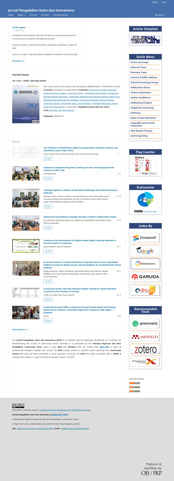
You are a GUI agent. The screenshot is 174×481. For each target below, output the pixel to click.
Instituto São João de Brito (61, 110)
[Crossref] (145, 242)
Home (10, 15)
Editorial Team (138, 67)
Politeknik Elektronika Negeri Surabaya (61, 100)
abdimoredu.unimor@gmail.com (75, 428)
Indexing (135, 112)
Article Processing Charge (144, 82)
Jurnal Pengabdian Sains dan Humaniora (41, 10)
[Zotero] (145, 353)
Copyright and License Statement (143, 124)
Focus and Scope (139, 62)
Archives (45, 15)
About (21, 15)
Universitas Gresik (52, 103)
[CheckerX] (145, 366)
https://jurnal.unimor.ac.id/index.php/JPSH (35, 428)
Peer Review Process (141, 130)
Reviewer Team (139, 72)
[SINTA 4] (145, 295)
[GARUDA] (145, 281)
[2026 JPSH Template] (145, 43)
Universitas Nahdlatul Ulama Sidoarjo (97, 100)
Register (154, 2)
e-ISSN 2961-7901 (59, 414)
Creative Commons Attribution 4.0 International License (64, 410)
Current (33, 15)
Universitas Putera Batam (95, 93)
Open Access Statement (143, 117)
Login (163, 2)
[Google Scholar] (145, 254)
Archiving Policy (139, 135)
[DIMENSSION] (145, 268)
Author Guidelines (140, 97)
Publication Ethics (140, 87)
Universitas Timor (75, 93)
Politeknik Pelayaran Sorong (105, 103)
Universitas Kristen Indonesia (102, 90)
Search (160, 15)
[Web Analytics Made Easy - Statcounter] (145, 206)
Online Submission (141, 92)
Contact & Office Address (144, 77)
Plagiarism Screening (142, 107)
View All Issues (18, 329)
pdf (48, 158)
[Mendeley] (145, 341)
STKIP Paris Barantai (53, 107)
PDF (49, 178)
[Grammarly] (145, 328)
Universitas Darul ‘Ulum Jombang (76, 103)
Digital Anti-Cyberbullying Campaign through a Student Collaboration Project (80, 217)
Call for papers (19, 27)
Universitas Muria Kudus (55, 93)
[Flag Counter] (145, 165)
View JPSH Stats (150, 211)
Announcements (60, 15)
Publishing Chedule (141, 102)
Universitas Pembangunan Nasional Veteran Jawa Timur (94, 96)
